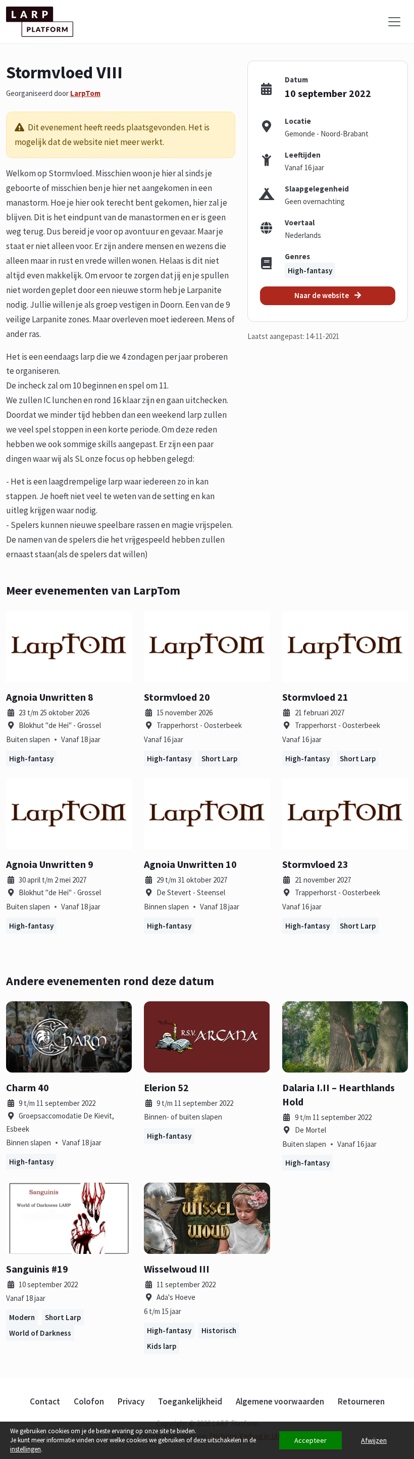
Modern (22, 1317)
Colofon (89, 1401)
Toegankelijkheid (190, 1401)
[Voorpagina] (39, 21)
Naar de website (322, 295)
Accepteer (310, 1440)
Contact (45, 1401)
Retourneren (361, 1401)
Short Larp (219, 758)
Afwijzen (374, 1440)
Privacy (131, 1401)
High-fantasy (310, 270)
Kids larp (161, 1346)
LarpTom (85, 93)
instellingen (25, 1449)
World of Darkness (40, 1333)
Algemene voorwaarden (280, 1401)
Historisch (218, 1330)
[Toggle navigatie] (394, 21)
